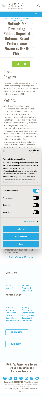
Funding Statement (27, 308)
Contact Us (27, 291)
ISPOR (20, 382)
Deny (21, 244)
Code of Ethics (11, 315)
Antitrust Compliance (10, 311)
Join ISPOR (16, 343)
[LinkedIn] (10, 379)
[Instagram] (31, 379)
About (8, 285)
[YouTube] (26, 379)
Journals (27, 18)
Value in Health (18, 20)
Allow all (21, 229)
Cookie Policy (11, 318)
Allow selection (21, 236)
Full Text (21, 63)
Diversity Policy (12, 320)
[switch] (36, 198)
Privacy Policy (28, 315)
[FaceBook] (15, 379)
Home (5, 18)
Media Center (11, 288)
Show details (29, 221)
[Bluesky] (37, 379)
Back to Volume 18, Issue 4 (21, 257)
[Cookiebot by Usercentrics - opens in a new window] (29, 150)
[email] (5, 379)
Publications (15, 18)
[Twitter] (21, 379)
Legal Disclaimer (29, 312)
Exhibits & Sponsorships (28, 286)
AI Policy (9, 307)
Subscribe (16, 332)
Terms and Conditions (27, 319)
